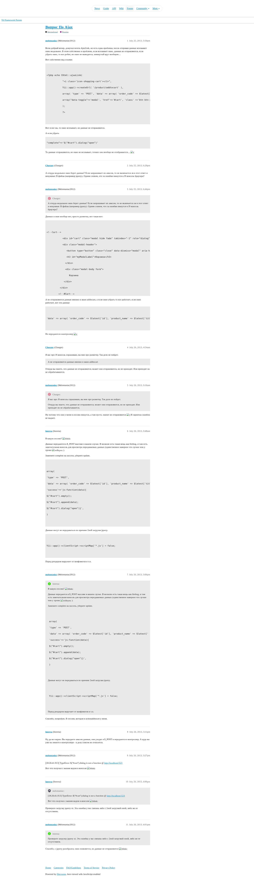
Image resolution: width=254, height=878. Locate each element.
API (114, 8)
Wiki (121, 8)
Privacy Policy (108, 868)
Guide (106, 8)
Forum (130, 8)
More (155, 8)
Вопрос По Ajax (59, 27)
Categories (58, 868)
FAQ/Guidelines (73, 868)
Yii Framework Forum (11, 20)
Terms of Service (91, 868)
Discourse (61, 874)
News (97, 8)
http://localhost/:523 (113, 763)
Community (142, 8)
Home (48, 868)
